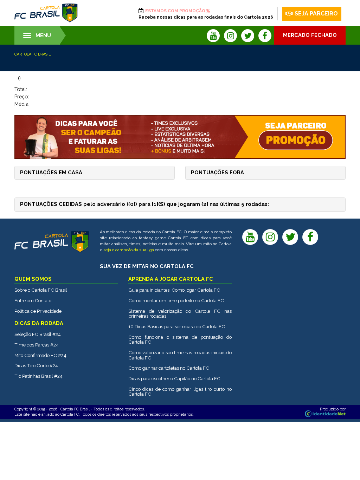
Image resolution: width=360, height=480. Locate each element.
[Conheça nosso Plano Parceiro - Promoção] (180, 137)
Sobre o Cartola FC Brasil (40, 290)
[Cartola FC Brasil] (46, 13)
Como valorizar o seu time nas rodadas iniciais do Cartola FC (180, 355)
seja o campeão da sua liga (128, 249)
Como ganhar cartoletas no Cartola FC (168, 368)
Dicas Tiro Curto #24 (36, 365)
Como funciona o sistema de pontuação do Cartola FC (180, 339)
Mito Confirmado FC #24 (40, 355)
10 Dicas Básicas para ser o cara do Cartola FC (176, 326)
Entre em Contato (32, 300)
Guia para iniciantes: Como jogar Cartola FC (174, 290)
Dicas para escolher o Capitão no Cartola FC (174, 378)
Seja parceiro (316, 13)
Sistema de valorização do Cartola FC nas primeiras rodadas (180, 313)
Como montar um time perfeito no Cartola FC (176, 300)
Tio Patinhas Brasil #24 (38, 376)
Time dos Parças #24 (36, 345)
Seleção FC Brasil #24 (37, 334)
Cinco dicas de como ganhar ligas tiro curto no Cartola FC (180, 391)
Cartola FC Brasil (32, 54)
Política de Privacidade (38, 311)
